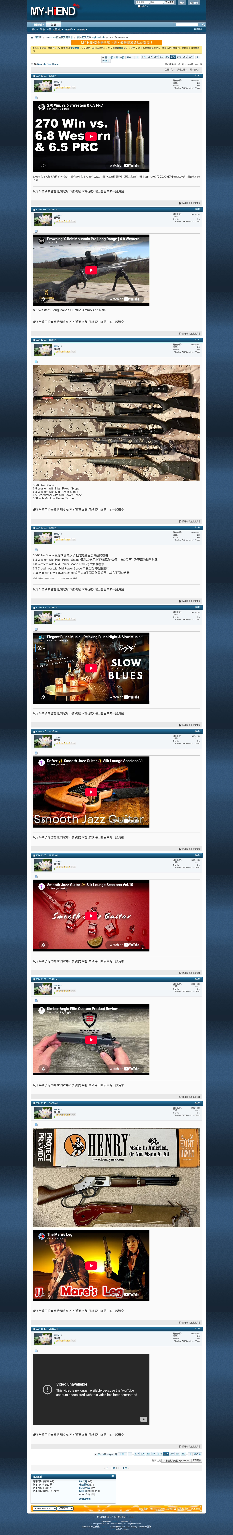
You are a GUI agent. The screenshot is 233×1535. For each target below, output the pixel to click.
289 (191, 57)
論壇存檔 (171, 1509)
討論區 (38, 37)
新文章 (35, 29)
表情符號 (84, 1485)
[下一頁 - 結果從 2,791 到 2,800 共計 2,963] (197, 57)
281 (185, 57)
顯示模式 (194, 70)
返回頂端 (197, 1461)
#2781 (197, 76)
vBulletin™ (116, 1521)
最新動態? (39, 25)
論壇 (53, 25)
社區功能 (57, 29)
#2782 (197, 209)
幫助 (182, 3)
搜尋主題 (181, 70)
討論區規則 (85, 1499)
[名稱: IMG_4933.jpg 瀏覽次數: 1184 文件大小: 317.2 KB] (116, 423)
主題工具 (169, 70)
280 (179, 57)
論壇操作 (69, 29)
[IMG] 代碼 (84, 1488)
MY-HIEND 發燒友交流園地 (59, 37)
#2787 (197, 855)
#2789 (197, 1103)
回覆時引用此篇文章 (191, 203)
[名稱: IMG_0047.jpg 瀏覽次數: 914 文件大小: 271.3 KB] (116, 1177)
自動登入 (144, 6)
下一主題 (122, 1468)
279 (173, 57)
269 (156, 57)
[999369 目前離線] (43, 86)
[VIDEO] (83, 1491)
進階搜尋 (198, 29)
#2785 (197, 607)
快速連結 (81, 29)
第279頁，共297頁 (114, 57)
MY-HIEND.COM (157, 1509)
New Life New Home (47, 64)
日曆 (49, 29)
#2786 (197, 731)
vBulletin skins (109, 1529)
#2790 (197, 1329)
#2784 (197, 527)
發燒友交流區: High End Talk (91, 37)
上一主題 (110, 1468)
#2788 (197, 979)
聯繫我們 (143, 1509)
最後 (104, 61)
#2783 (197, 340)
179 (144, 57)
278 (167, 57)
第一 (131, 57)
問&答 (42, 29)
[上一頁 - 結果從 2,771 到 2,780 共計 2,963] (137, 57)
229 (150, 57)
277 (161, 57)
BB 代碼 (83, 1481)
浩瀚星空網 (105, 1527)
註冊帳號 (194, 3)
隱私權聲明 (183, 1509)
